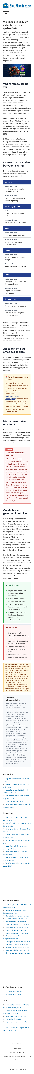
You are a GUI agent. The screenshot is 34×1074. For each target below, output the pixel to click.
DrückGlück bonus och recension (16, 919)
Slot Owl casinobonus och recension (17, 953)
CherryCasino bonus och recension (17, 916)
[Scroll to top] (31, 1070)
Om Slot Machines (17, 1044)
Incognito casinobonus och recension (17, 950)
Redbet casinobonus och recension (17, 933)
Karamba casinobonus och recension (17, 924)
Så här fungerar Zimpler (13, 991)
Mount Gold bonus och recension (16, 944)
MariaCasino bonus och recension (16, 927)
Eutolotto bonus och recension (15, 921)
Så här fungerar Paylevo (13, 994)
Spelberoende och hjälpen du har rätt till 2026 (17, 1057)
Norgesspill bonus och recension (16, 930)
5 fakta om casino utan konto (15, 801)
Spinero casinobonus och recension (17, 947)
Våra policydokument (17, 1052)
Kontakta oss (17, 1048)
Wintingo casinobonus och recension (17, 941)
